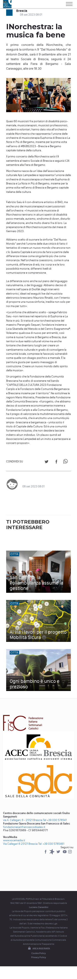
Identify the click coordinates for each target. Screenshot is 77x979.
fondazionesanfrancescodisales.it (24, 827)
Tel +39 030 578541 (55, 820)
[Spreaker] (52, 853)
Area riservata (41, 948)
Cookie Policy (38, 953)
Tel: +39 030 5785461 (51, 844)
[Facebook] (46, 853)
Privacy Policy (38, 957)
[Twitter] (58, 853)
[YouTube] (65, 853)
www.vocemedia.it (14, 840)
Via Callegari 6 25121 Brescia (20, 844)
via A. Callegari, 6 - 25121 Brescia (22, 820)
